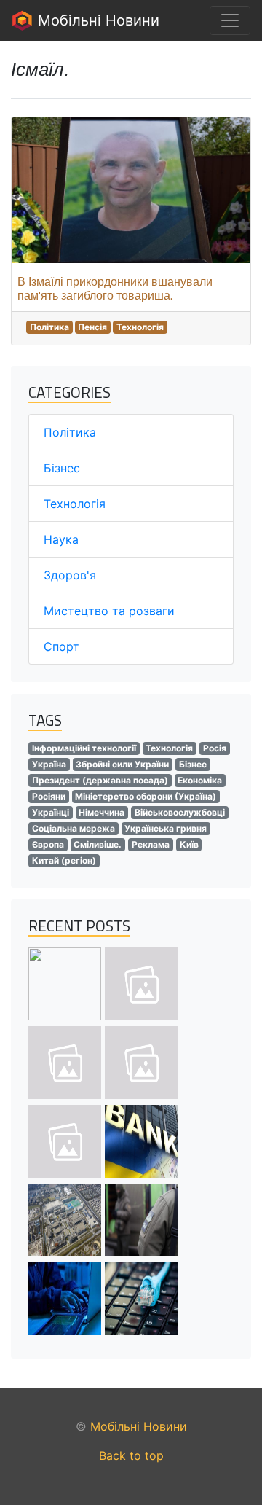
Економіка (200, 780)
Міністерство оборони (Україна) (145, 796)
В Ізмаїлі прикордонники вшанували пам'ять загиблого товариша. (115, 288)
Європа (48, 844)
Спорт (61, 646)
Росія (214, 748)
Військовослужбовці (180, 812)
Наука (61, 539)
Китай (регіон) (64, 860)
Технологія (140, 326)
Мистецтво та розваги (109, 610)
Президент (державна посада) (100, 780)
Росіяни (49, 796)
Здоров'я (70, 575)
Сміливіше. (98, 844)
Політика (49, 326)
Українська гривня (165, 828)
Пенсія (92, 326)
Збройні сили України (122, 764)
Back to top (131, 1455)
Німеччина (101, 812)
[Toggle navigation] (230, 20)
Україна (49, 764)
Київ (189, 844)
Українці (50, 812)
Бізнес (62, 468)
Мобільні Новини (96, 20)
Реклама (151, 844)
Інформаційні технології (84, 748)
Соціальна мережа (73, 828)
